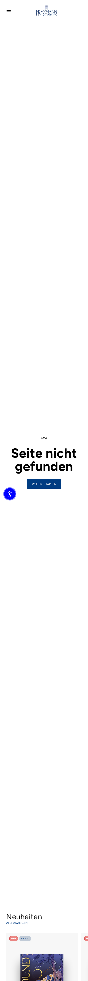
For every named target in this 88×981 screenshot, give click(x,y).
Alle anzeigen (17, 923)
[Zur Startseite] (46, 10)
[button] (9, 493)
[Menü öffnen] (8, 10)
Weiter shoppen (44, 484)
